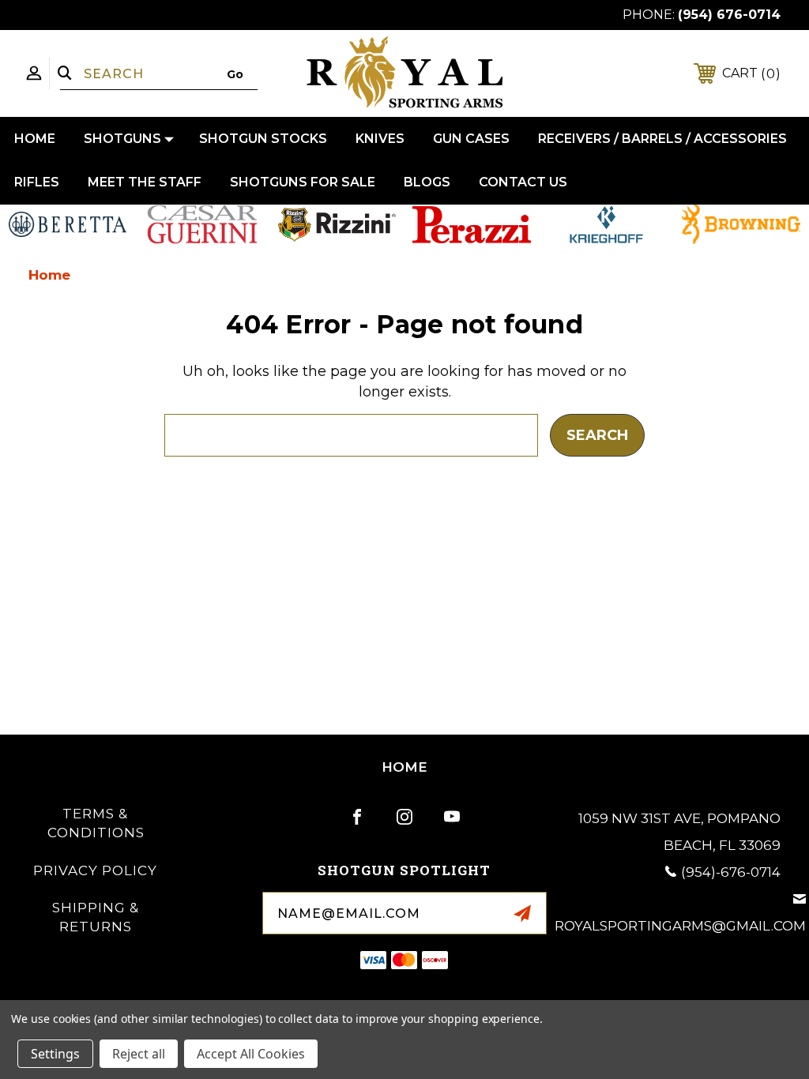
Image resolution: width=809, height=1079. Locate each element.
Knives (380, 138)
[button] (68, 224)
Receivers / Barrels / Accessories (662, 138)
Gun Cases (471, 138)
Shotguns (122, 138)
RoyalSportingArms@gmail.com (680, 926)
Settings (55, 1053)
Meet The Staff (144, 182)
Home (34, 138)
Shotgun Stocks (263, 138)
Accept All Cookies (251, 1053)
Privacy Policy (95, 870)
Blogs (427, 182)
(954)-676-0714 (731, 872)
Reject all (138, 1053)
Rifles (36, 182)
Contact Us (523, 182)
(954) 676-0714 (729, 14)
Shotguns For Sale (302, 182)
